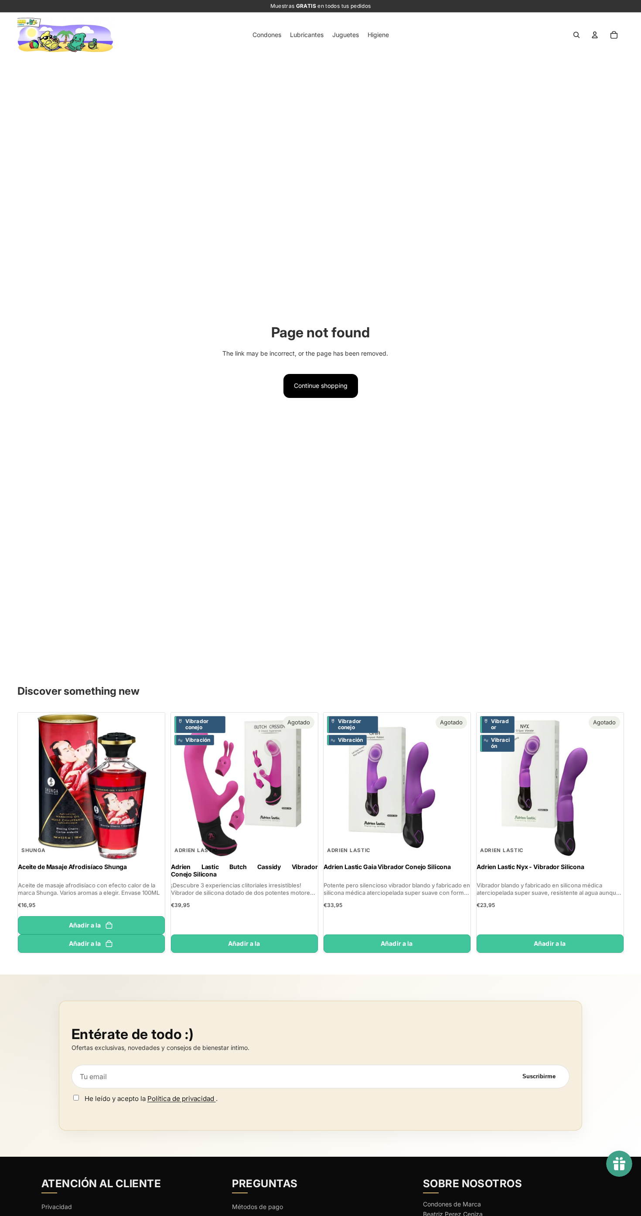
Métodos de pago (257, 1206)
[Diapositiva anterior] (31, 786)
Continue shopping (321, 385)
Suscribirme (539, 1076)
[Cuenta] (594, 34)
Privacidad (56, 1206)
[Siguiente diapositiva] (152, 786)
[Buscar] (576, 34)
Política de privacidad (181, 1098)
